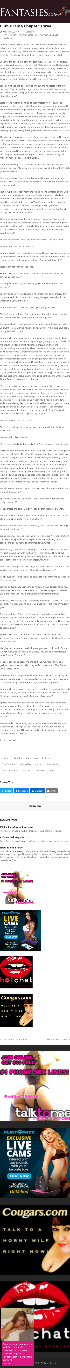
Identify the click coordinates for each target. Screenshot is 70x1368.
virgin (51, 770)
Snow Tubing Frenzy (11, 847)
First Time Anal (20, 34)
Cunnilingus (32, 758)
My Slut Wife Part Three (56, 1039)
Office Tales (33, 34)
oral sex (39, 764)
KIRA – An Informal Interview (16, 827)
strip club (26, 770)
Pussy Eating (45, 34)
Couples (18, 758)
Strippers (39, 770)
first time (46, 758)
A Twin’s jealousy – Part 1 (14, 837)
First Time (7, 34)
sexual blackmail (10, 770)
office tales (25, 764)
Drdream (30, 31)
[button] (68, 11)
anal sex (6, 758)
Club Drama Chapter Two (13, 1039)
